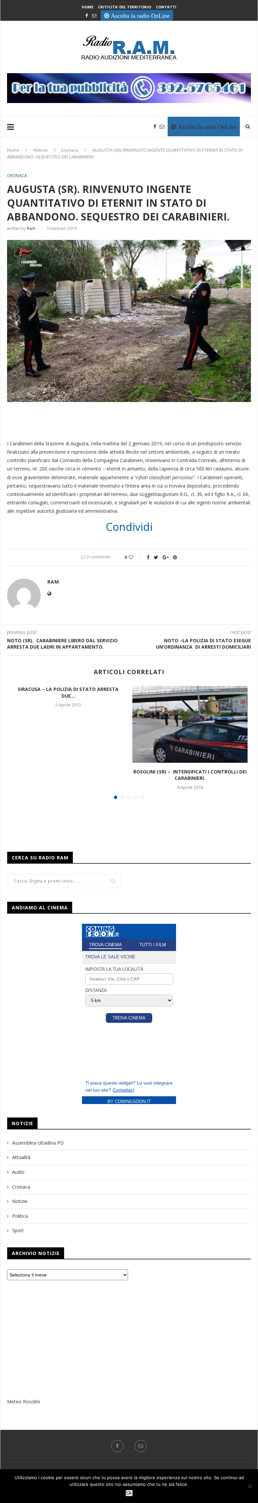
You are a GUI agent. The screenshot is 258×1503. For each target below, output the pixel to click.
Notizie (41, 150)
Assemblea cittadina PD (38, 1143)
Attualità (21, 1157)
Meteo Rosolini (23, 1401)
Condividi (129, 526)
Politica (20, 1216)
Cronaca (69, 150)
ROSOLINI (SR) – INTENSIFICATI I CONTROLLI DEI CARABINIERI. (190, 775)
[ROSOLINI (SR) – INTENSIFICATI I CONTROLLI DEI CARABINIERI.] (190, 724)
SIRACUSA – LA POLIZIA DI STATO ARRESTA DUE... (68, 692)
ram (31, 228)
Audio (18, 1172)
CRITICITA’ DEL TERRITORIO (124, 6)
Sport (18, 1230)
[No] (249, 1486)
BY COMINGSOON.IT (129, 1101)
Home (87, 6)
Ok (129, 1493)
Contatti (166, 6)
